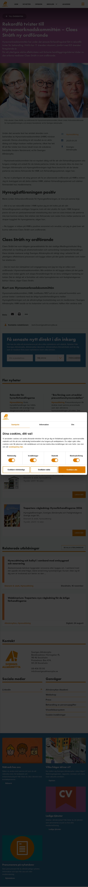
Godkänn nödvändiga (16, 470)
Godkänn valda (44, 470)
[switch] (33, 460)
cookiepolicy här (16, 447)
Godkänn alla (72, 470)
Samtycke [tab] (15, 424)
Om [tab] (72, 424)
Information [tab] (44, 424)
